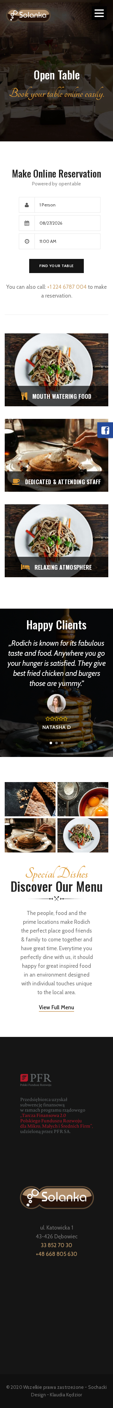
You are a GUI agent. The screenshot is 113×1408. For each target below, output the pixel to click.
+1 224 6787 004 (67, 287)
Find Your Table (56, 265)
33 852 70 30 (56, 1245)
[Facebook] (105, 430)
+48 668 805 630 (56, 1254)
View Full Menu (56, 1007)
